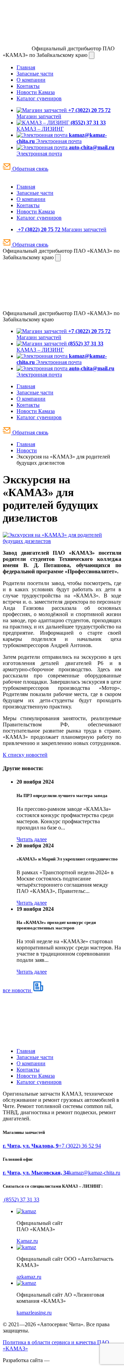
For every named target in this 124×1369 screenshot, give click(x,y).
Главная (26, 67)
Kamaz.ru (27, 1241)
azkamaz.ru (29, 1277)
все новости (17, 990)
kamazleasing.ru (34, 1313)
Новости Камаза (36, 92)
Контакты (28, 86)
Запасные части (35, 74)
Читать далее (32, 839)
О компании (31, 80)
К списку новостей (25, 755)
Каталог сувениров (39, 98)
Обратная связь (29, 169)
